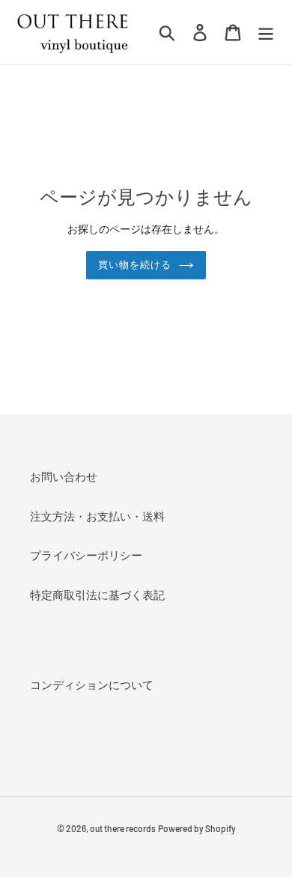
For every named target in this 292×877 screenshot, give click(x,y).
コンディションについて (91, 684)
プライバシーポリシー (86, 555)
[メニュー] (265, 32)
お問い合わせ (63, 476)
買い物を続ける (134, 264)
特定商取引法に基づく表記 (97, 594)
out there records (123, 828)
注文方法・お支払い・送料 (97, 516)
